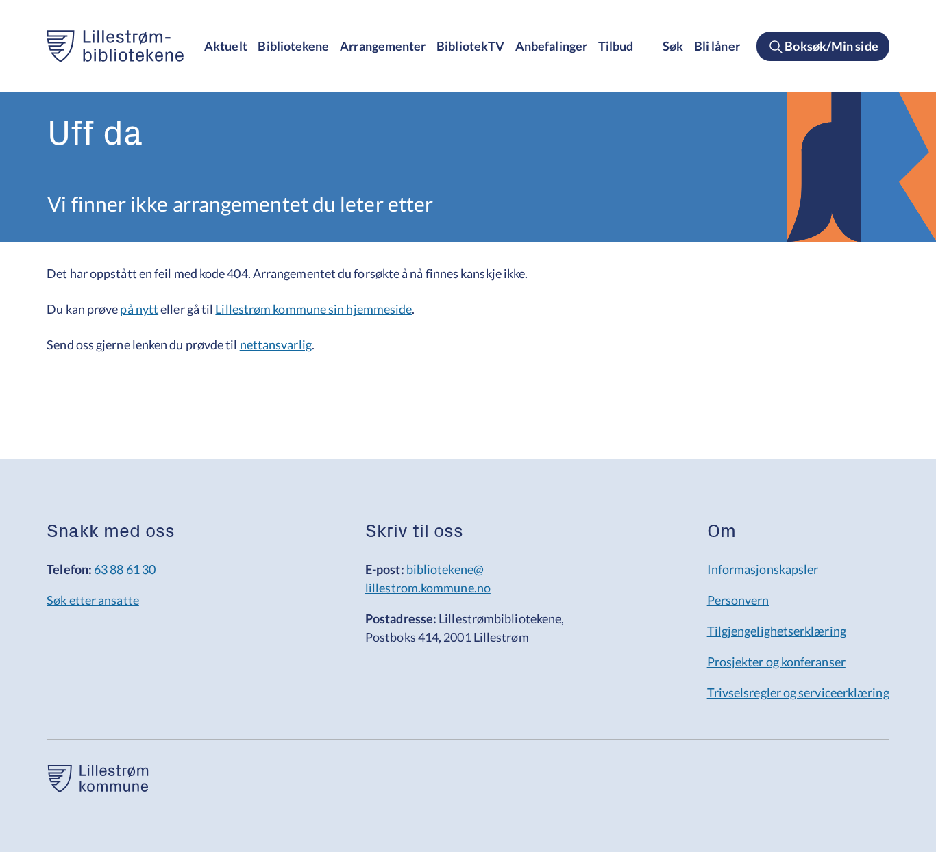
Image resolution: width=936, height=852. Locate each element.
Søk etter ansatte (93, 599)
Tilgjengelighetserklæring (776, 630)
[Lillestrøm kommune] (98, 787)
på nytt (139, 308)
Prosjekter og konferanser (776, 661)
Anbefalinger (551, 45)
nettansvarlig (276, 344)
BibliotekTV (470, 45)
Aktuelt (225, 45)
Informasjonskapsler (763, 569)
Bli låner (717, 45)
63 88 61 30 (125, 569)
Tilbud (616, 45)
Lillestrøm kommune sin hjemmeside (313, 308)
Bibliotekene (293, 45)
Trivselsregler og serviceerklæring (798, 692)
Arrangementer (383, 45)
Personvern (738, 599)
